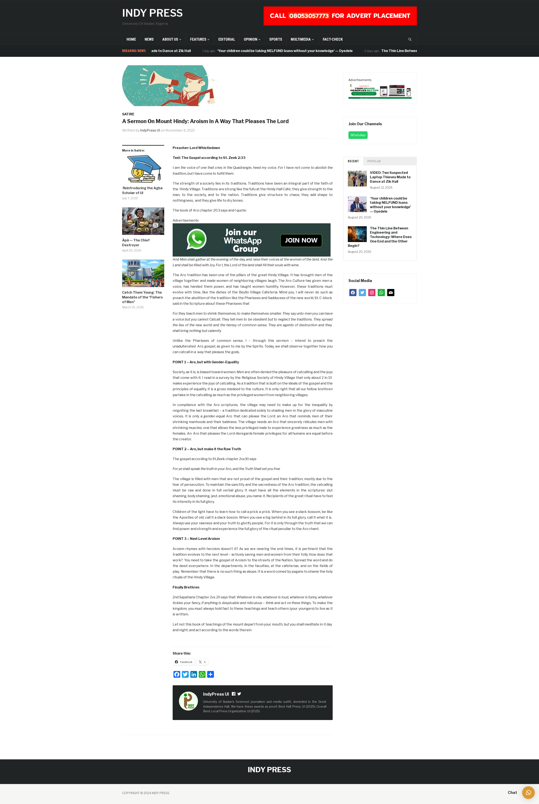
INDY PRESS (152, 13)
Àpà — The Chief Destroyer (136, 242)
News (149, 39)
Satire (128, 114)
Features (198, 39)
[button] (528, 792)
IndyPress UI (150, 130)
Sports (275, 39)
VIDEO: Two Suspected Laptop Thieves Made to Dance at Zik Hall (390, 177)
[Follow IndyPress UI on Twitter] (239, 694)
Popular (374, 161)
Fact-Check (333, 39)
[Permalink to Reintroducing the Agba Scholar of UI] (143, 170)
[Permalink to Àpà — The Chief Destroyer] (143, 222)
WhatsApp (358, 135)
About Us (170, 39)
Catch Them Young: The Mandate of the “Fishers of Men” (142, 297)
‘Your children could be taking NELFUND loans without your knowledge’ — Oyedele (264, 51)
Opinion (250, 39)
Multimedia (301, 39)
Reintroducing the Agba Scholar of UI (142, 190)
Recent (353, 161)
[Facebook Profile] (234, 694)
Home (131, 39)
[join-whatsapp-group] (252, 240)
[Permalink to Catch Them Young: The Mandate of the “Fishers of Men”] (143, 275)
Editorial (226, 39)
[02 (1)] (380, 90)
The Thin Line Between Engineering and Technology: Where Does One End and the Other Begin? (380, 237)
